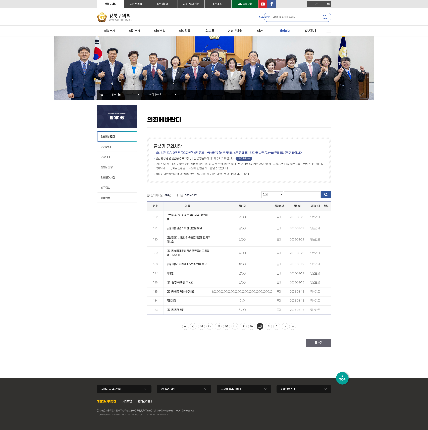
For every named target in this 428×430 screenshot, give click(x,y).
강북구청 (247, 4)
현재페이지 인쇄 (328, 4)
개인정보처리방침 (106, 401)
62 (209, 326)
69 (268, 326)
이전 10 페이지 (193, 326)
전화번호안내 (145, 401)
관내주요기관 (168, 389)
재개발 (170, 273)
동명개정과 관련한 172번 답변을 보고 (186, 264)
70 (276, 326)
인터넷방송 (235, 31)
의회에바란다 (156, 94)
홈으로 (102, 95)
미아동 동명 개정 (175, 310)
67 (251, 326)
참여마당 (285, 31)
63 (218, 326)
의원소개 (134, 31)
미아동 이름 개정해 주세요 (180, 291)
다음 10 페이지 (285, 326)
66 (243, 326)
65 (234, 326)
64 (226, 326)
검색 (325, 17)
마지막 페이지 (292, 326)
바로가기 (242, 158)
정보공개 (310, 31)
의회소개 (109, 31)
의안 (260, 31)
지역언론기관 (288, 389)
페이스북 (271, 4)
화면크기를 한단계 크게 (310, 4)
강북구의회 (110, 4)
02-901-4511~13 (165, 410)
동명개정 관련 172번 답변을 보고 (184, 228)
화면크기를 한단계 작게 (322, 4)
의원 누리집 (136, 4)
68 (259, 326)
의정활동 (184, 31)
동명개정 (171, 300)
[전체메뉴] (329, 31)
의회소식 (159, 31)
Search (264, 17)
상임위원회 (163, 4)
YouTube (262, 4)
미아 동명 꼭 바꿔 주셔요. (180, 282)
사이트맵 (127, 401)
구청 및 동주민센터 (231, 389)
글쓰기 (318, 343)
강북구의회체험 (191, 4)
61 (201, 326)
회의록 (209, 31)
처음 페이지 (185, 326)
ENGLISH (218, 4)
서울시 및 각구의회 (111, 389)
